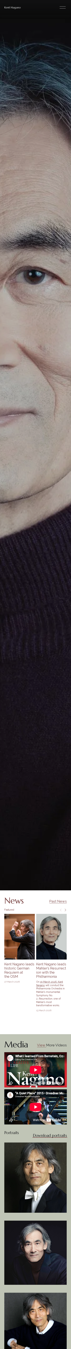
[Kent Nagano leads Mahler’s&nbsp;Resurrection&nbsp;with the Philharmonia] (51, 937)
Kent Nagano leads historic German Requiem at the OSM (19, 970)
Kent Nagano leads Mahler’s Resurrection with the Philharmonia (51, 970)
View (41, 1045)
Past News (58, 901)
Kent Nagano (12, 7)
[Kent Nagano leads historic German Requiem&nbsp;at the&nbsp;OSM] (19, 937)
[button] (60, 909)
